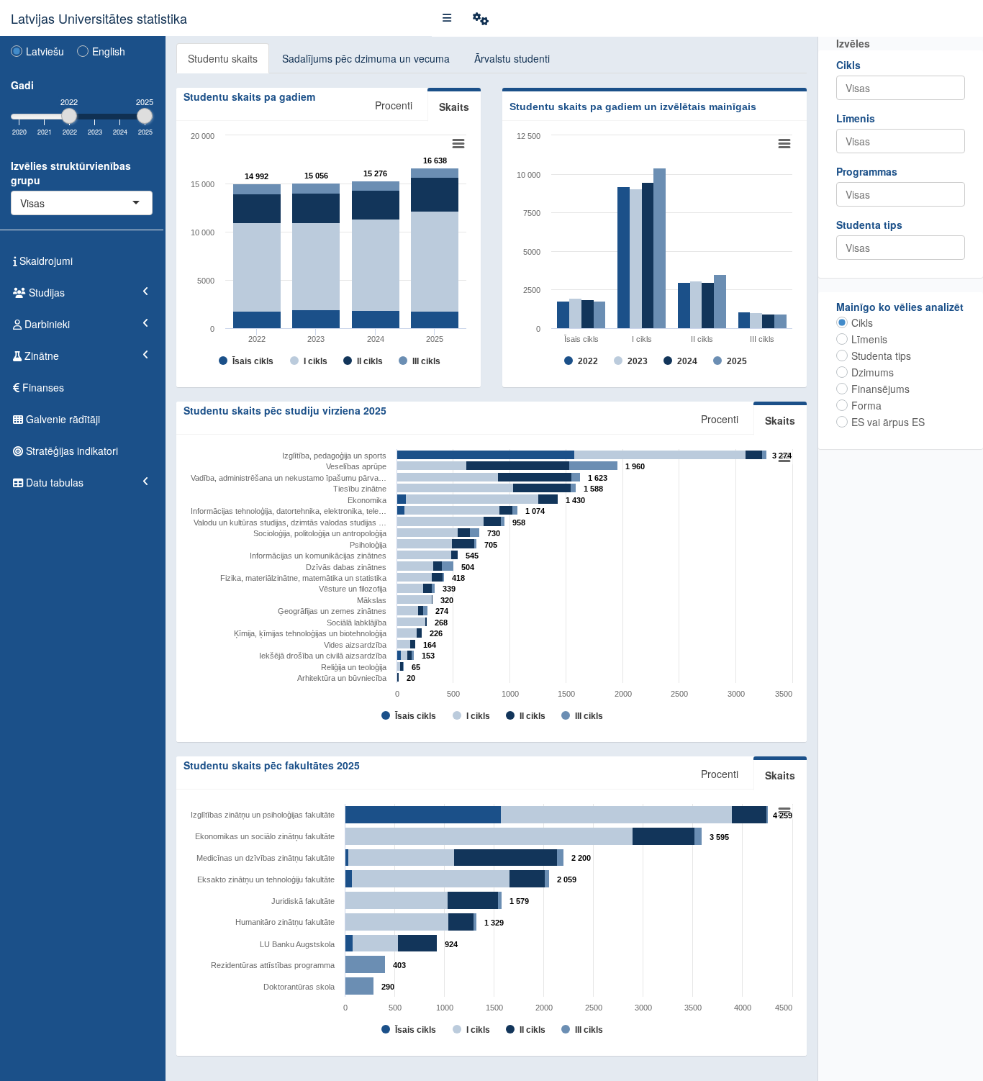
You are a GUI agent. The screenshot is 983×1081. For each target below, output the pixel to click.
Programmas (866, 171)
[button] (447, 18)
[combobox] (46, 203)
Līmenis (855, 118)
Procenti (719, 419)
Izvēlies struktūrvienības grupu (71, 172)
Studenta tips (869, 224)
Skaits (780, 420)
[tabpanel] (491, 556)
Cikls (848, 65)
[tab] (222, 58)
